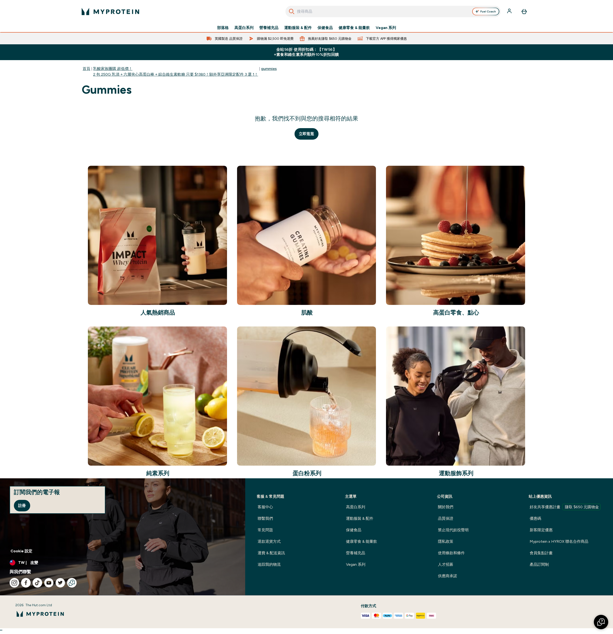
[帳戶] (510, 11)
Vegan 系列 (386, 28)
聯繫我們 (265, 518)
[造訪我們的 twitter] (60, 583)
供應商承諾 (447, 576)
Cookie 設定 (21, 551)
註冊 (22, 505)
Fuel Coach (488, 11)
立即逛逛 (306, 134)
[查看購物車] (524, 11)
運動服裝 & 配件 (298, 28)
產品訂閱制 (539, 564)
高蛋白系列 (244, 28)
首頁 (86, 69)
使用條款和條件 (451, 553)
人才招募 (445, 564)
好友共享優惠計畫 (564, 507)
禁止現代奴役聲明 (453, 530)
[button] (601, 622)
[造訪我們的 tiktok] (37, 583)
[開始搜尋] (291, 11)
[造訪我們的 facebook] (26, 583)
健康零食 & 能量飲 (354, 28)
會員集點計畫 (541, 553)
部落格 (223, 28)
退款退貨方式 (269, 541)
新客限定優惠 (541, 530)
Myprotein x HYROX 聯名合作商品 (559, 541)
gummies (269, 69)
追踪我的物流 (269, 564)
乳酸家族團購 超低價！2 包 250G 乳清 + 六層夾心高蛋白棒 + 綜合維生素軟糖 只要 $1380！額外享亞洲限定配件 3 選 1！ (175, 71)
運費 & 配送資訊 (271, 553)
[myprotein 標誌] (110, 11)
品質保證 (445, 518)
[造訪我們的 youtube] (49, 583)
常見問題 (265, 530)
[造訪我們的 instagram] (14, 583)
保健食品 (325, 28)
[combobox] (393, 11)
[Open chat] (72, 583)
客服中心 (265, 507)
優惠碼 (535, 518)
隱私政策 (445, 541)
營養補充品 (268, 28)
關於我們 (445, 507)
